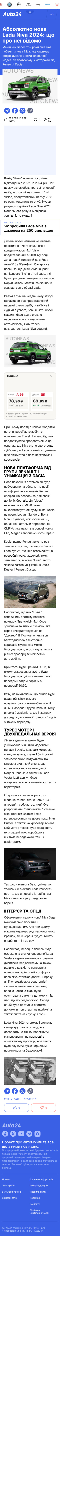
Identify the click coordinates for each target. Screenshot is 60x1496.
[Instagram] (37, 1134)
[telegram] (7, 111)
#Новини (30, 1098)
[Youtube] (21, 1134)
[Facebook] (5, 1134)
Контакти (35, 1204)
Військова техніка (12, 1191)
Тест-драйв (8, 1185)
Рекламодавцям (39, 1185)
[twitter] (23, 111)
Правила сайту (38, 1191)
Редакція (35, 1198)
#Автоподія (12, 1098)
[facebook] (15, 111)
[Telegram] (29, 1134)
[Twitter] (13, 1134)
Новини (6, 1179)
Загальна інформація (41, 1179)
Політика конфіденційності (39, 1211)
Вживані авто (9, 1198)
